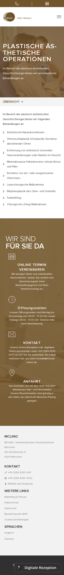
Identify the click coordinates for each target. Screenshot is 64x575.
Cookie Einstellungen (16, 519)
